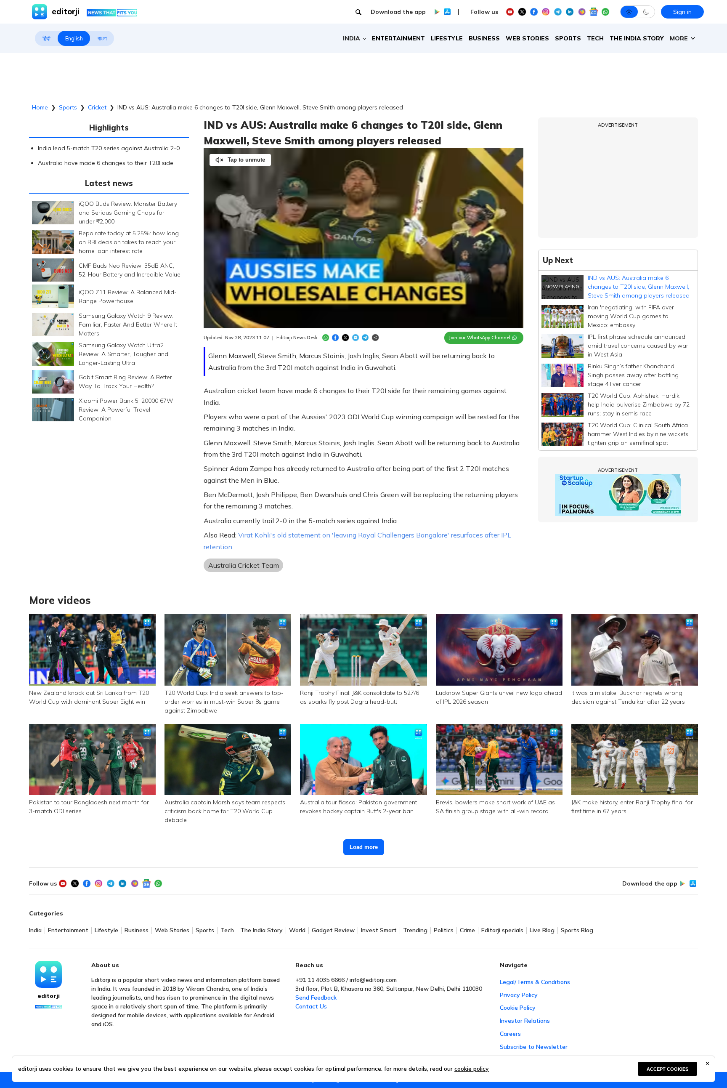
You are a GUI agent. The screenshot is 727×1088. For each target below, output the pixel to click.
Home (40, 107)
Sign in (682, 12)
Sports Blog (577, 930)
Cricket (97, 107)
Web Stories (527, 38)
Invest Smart (379, 930)
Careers (510, 1033)
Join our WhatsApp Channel (479, 337)
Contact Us (311, 1006)
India (35, 930)
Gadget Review (333, 930)
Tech (595, 38)
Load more (364, 847)
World (297, 930)
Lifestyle (447, 38)
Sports (568, 38)
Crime (467, 930)
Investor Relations (525, 1020)
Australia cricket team (243, 565)
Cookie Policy (518, 1007)
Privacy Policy (519, 995)
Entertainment (398, 38)
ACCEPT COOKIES (667, 1069)
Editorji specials (502, 930)
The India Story (637, 38)
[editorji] (48, 974)
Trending (415, 930)
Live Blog (542, 930)
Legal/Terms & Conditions (535, 982)
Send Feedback (316, 997)
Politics (444, 930)
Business (484, 38)
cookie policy (471, 1068)
